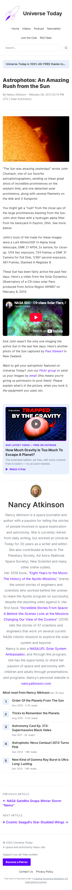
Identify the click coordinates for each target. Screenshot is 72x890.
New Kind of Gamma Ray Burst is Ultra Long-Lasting (40, 762)
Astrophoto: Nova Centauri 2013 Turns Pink (40, 745)
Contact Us (26, 871)
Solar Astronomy (21, 98)
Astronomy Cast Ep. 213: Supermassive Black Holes (31, 728)
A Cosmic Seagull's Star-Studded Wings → (35, 822)
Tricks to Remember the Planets (35, 713)
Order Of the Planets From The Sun (38, 700)
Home (15, 28)
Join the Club (29, 37)
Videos (26, 28)
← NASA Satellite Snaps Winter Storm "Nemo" (32, 803)
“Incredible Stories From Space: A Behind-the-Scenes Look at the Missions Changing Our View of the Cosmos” (36, 613)
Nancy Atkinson (16, 94)
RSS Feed (46, 37)
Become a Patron (17, 862)
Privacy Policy (44, 871)
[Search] (66, 47)
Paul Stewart (54, 351)
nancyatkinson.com (36, 683)
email (33, 375)
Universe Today (42, 13)
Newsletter (54, 28)
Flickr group (47, 370)
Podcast (39, 28)
